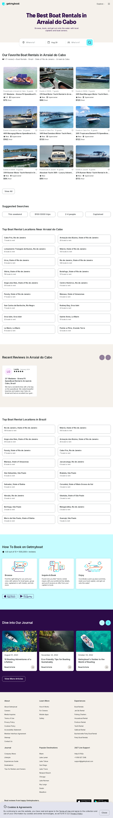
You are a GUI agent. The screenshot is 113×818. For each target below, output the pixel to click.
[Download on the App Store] (9, 596)
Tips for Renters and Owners (14, 769)
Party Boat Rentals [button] (81, 737)
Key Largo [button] (43, 784)
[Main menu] (108, 4)
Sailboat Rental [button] (79, 730)
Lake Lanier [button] (43, 757)
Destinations (8, 765)
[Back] (102, 357)
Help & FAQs (79, 754)
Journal (7, 748)
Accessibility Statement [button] (12, 730)
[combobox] (32, 42)
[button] (21, 59)
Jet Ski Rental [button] (79, 711)
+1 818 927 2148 (80, 757)
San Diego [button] (43, 765)
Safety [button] (41, 718)
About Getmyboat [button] (10, 707)
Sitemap (7, 737)
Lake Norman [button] (44, 781)
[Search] (90, 42)
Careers (7, 711)
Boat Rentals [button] (79, 707)
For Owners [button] (43, 711)
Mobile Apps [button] (44, 714)
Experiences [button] (79, 701)
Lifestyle (7, 757)
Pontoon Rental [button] (80, 722)
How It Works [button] (44, 707)
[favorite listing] (36, 91)
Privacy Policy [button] (76, 813)
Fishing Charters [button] (80, 714)
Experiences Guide (11, 761)
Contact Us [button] (8, 741)
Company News (10, 754)
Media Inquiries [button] (9, 714)
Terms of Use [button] (65, 811)
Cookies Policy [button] (9, 726)
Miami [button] (41, 754)
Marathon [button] (42, 792)
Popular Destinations (48, 748)
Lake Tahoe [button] (43, 761)
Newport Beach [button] (45, 773)
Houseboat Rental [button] (81, 718)
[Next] (108, 357)
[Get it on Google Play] (26, 596)
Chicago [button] (42, 777)
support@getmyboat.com (83, 761)
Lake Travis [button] (43, 769)
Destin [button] (41, 788)
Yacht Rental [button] (78, 726)
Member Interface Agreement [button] (15, 734)
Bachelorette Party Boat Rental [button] (85, 734)
